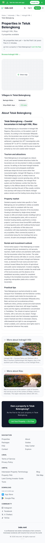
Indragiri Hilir (26, 15)
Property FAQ (7, 475)
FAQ (3, 446)
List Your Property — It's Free (22, 421)
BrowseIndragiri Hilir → (11, 54)
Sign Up (37, 8)
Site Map (39, 475)
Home (4, 15)
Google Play (34, 2)
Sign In (30, 8)
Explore (28, 449)
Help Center (30, 446)
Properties (6, 439)
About (27, 439)
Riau (18, 15)
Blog (38, 472)
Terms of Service (8, 459)
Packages (5, 442)
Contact (5, 449)
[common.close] (41, 2)
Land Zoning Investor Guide (12, 478)
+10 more (23, 105)
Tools (4, 482)
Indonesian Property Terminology (15, 472)
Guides (28, 442)
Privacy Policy (7, 462)
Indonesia (11, 15)
